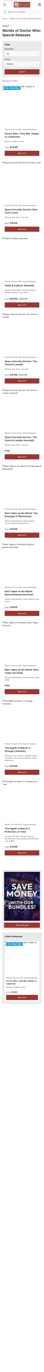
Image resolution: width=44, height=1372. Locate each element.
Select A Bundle (22, 940)
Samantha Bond (23, 523)
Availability (9, 49)
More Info (22, 153)
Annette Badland (11, 292)
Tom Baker (9, 758)
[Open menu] (4, 4)
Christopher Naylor (28, 290)
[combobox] (22, 53)
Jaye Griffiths (10, 841)
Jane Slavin (15, 217)
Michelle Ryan (10, 839)
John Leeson (23, 292)
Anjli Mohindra (16, 521)
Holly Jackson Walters (22, 758)
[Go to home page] (22, 4)
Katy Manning (21, 839)
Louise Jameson (17, 756)
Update (22, 72)
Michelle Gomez (31, 756)
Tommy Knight (10, 523)
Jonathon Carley (17, 141)
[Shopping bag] (39, 4)
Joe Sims (24, 217)
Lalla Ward (15, 836)
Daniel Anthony (29, 521)
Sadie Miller (15, 290)
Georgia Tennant (26, 836)
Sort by (7, 59)
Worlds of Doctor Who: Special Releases (20, 130)
